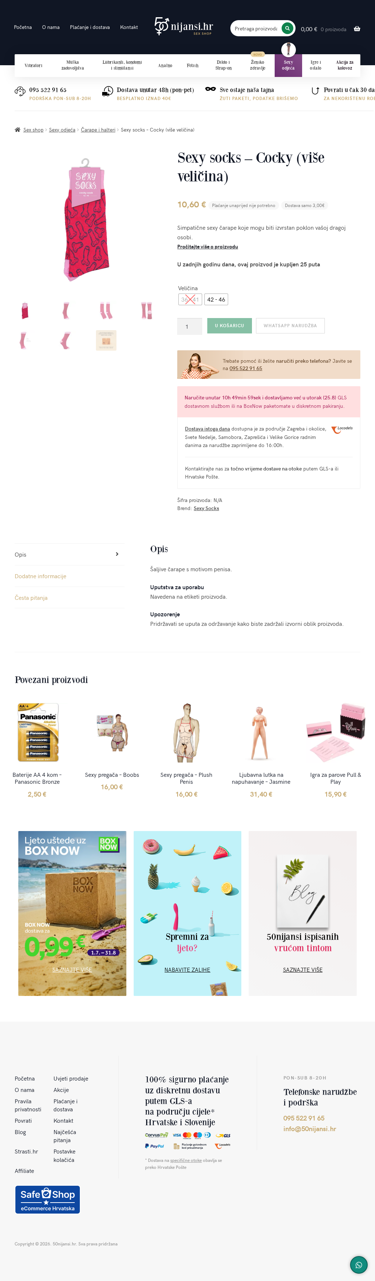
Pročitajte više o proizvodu (207, 246)
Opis (20, 554)
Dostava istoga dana (207, 428)
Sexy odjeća (288, 65)
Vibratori (33, 66)
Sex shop (33, 129)
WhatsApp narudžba (290, 325)
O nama (51, 26)
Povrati (23, 1120)
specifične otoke (186, 1160)
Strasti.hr (26, 1151)
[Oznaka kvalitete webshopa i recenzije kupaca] (48, 1199)
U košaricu (229, 325)
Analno (165, 66)
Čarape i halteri (98, 129)
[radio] (190, 299)
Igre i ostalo (316, 65)
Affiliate (24, 1170)
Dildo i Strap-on (223, 65)
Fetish (192, 66)
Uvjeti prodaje (70, 1078)
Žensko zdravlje (258, 65)
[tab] (70, 554)
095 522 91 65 (48, 90)
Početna (23, 26)
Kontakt (129, 26)
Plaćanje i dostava (90, 26)
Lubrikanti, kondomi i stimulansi (122, 65)
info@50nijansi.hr (309, 1128)
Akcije (61, 1089)
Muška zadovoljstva (73, 65)
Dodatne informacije (40, 576)
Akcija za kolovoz (345, 65)
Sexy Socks (206, 508)
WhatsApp (359, 1265)
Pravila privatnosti (28, 1105)
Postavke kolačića (64, 1155)
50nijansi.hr (184, 26)
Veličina (188, 288)
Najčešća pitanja (64, 1135)
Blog (20, 1131)
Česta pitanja (31, 597)
